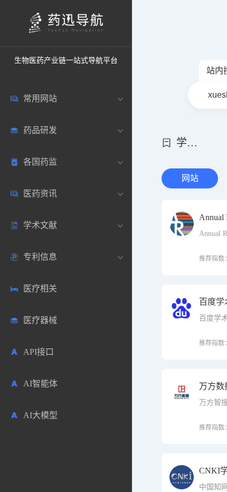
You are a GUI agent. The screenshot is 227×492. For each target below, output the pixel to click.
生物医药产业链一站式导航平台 (66, 60)
